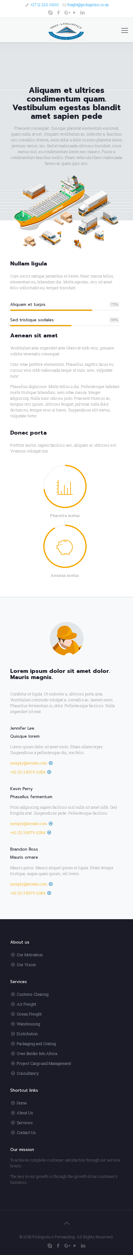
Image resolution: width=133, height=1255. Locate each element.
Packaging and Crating (36, 1043)
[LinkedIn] (82, 12)
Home (22, 1103)
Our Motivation (30, 954)
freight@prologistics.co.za (88, 4)
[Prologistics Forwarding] (66, 30)
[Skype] (50, 12)
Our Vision (26, 964)
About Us (25, 1112)
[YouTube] (74, 12)
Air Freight (26, 1004)
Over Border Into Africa (37, 1053)
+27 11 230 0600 (44, 4)
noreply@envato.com (28, 763)
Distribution (27, 1033)
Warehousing (28, 1024)
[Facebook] (58, 12)
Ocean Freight (29, 1014)
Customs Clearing (33, 994)
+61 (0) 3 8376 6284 (27, 772)
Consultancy (28, 1073)
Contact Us (26, 1132)
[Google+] (66, 12)
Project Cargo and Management (44, 1063)
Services (25, 1122)
